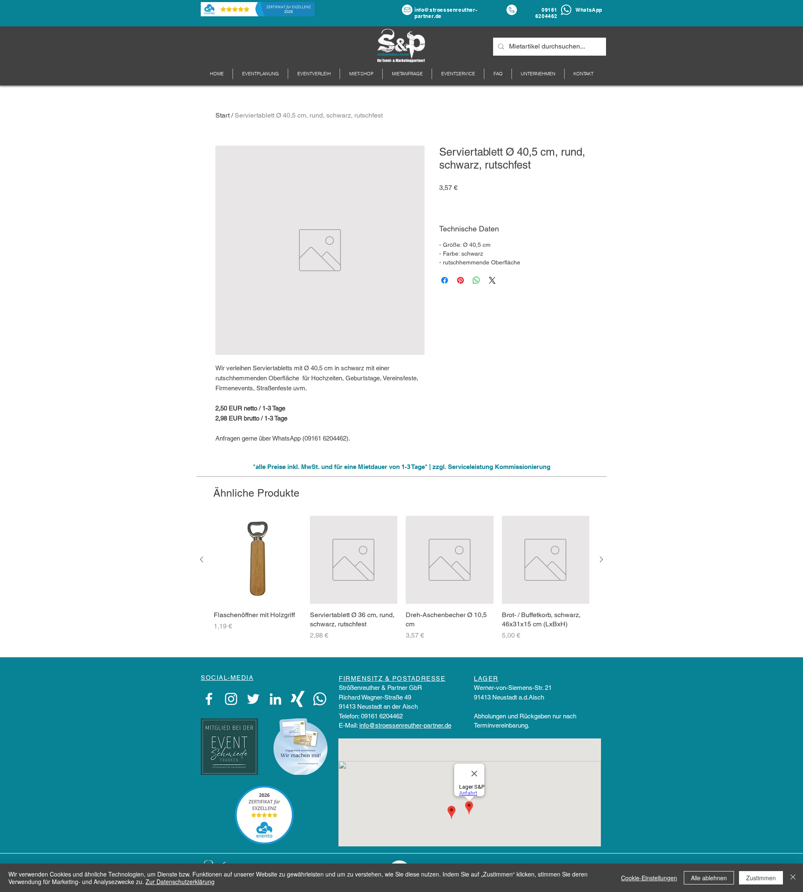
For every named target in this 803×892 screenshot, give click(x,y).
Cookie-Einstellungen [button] (649, 878)
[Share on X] (492, 280)
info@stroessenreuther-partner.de (405, 725)
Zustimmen (761, 878)
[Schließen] (793, 877)
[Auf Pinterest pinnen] (460, 280)
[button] (538, 74)
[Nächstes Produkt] (601, 559)
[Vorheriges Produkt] (202, 559)
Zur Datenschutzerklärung (180, 881)
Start (222, 115)
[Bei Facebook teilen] (445, 280)
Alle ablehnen (709, 878)
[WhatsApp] (320, 699)
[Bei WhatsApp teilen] (476, 280)
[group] (401, 583)
